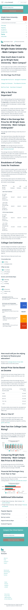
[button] (25, 18)
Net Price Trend (5, 87)
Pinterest (6, 583)
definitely (6, 279)
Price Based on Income (20, 83)
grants (2, 422)
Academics (4, 30)
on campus (7, 270)
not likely (6, 283)
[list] (14, 25)
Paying (3, 34)
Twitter (5, 582)
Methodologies (7, 571)
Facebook (6, 585)
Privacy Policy (7, 595)
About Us (6, 558)
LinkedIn (6, 587)
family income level (9, 149)
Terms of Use (7, 594)
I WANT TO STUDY (6, 533)
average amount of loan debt (15, 362)
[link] (14, 25)
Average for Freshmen (20, 79)
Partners (5, 575)
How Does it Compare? (16, 87)
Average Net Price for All (7, 79)
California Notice (7, 597)
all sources (7, 289)
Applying (3, 27)
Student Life (4, 32)
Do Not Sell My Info (8, 599)
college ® (8, 2)
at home (6, 273)
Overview (3, 25)
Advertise (6, 573)
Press (5, 559)
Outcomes (3, 36)
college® (4, 553)
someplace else (8, 264)
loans (8, 422)
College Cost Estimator (7, 83)
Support (5, 563)
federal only (7, 291)
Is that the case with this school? (18, 480)
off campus (7, 272)
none (5, 293)
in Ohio (6, 262)
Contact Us (6, 561)
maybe (6, 281)
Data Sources (6, 570)
